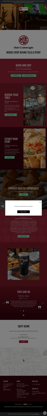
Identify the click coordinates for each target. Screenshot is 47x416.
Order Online (23, 211)
